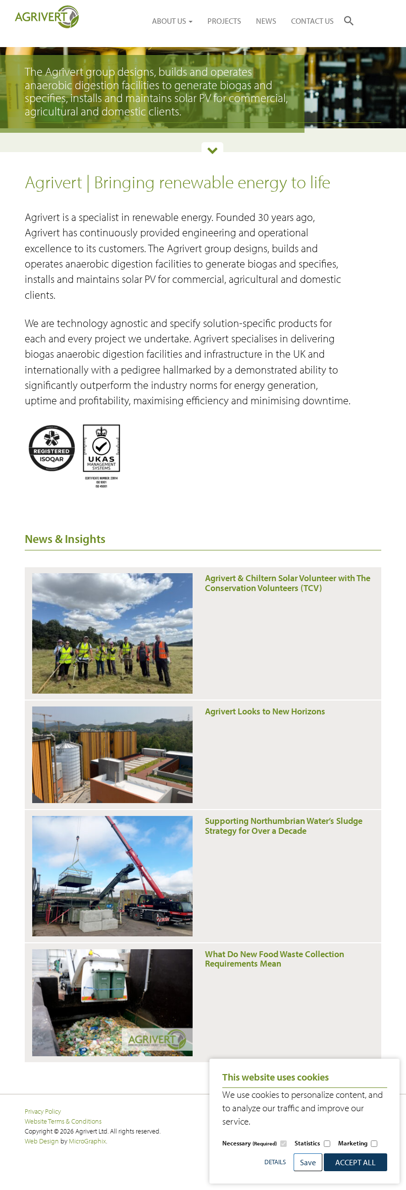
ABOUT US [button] (170, 21)
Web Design (42, 1140)
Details (275, 1162)
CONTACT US (312, 21)
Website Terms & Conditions (63, 1121)
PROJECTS (224, 21)
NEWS (266, 21)
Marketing (352, 1143)
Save (308, 1162)
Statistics (307, 1143)
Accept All (355, 1162)
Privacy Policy (43, 1111)
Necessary (249, 1143)
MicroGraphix (87, 1140)
